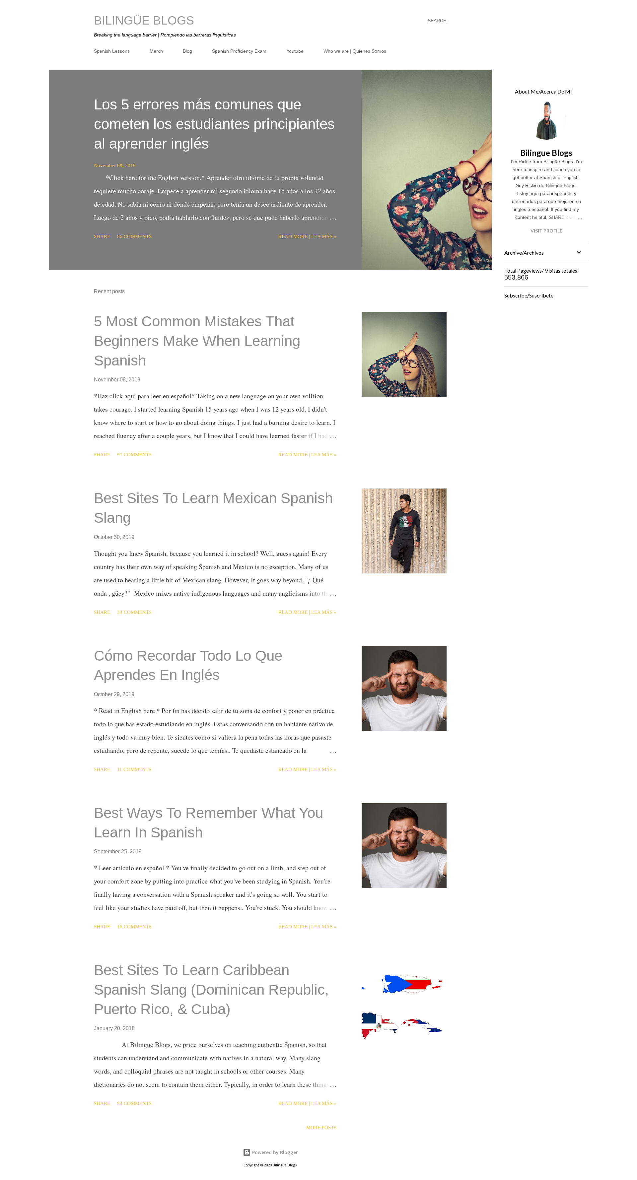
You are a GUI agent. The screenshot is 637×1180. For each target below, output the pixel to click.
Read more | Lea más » (307, 236)
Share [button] (102, 236)
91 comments (134, 454)
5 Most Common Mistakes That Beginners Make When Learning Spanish (197, 340)
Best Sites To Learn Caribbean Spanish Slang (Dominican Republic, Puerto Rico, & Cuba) (211, 989)
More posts (321, 1127)
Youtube (295, 51)
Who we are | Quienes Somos (354, 51)
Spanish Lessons (112, 51)
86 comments (134, 236)
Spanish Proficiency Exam (239, 51)
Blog (187, 51)
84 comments (134, 1103)
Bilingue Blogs (546, 153)
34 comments (134, 612)
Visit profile (546, 230)
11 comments (134, 769)
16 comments (134, 926)
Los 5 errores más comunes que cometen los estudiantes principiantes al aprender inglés (214, 123)
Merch (156, 51)
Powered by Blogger (274, 1152)
